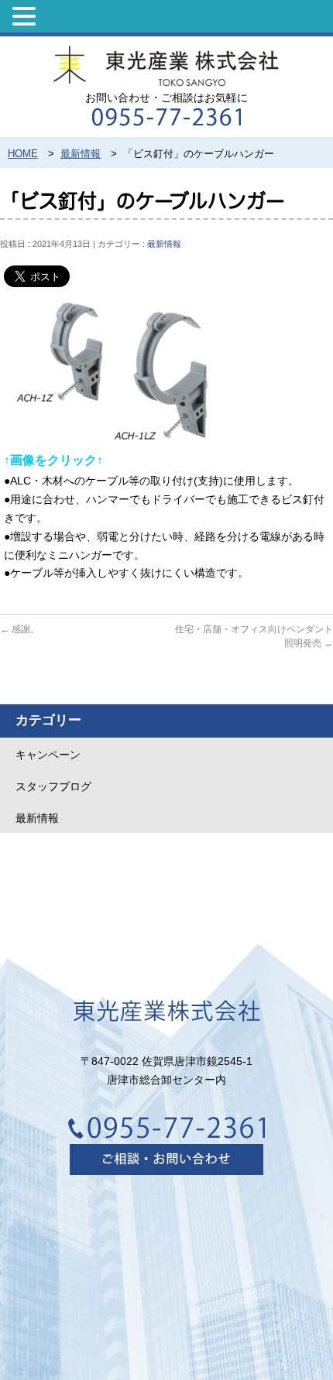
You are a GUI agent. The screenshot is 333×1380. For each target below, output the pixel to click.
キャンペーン (48, 754)
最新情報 (164, 243)
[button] (26, 16)
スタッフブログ (53, 786)
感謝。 (19, 629)
